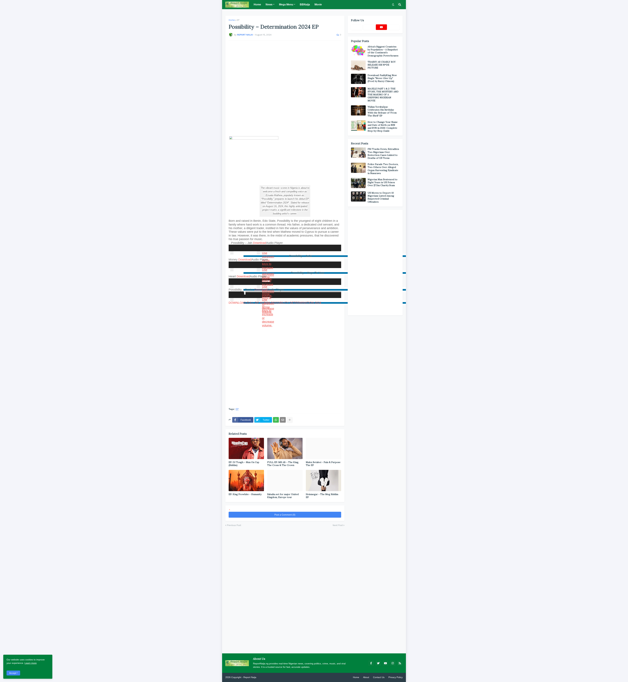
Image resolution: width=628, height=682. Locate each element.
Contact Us (378, 677)
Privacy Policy (395, 677)
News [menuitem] (269, 4)
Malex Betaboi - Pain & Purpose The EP (323, 464)
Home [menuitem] (257, 4)
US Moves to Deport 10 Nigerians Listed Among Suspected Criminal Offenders (381, 197)
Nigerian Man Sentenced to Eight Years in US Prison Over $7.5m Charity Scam (382, 182)
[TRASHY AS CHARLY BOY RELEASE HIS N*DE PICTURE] (358, 65)
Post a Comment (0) (284, 514)
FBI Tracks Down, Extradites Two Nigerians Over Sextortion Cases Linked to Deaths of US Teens (383, 153)
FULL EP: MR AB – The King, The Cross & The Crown (283, 464)
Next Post (338, 525)
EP (238, 20)
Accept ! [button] (13, 673)
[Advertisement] (285, 88)
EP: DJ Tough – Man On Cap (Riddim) (244, 464)
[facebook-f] (371, 663)
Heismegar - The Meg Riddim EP (322, 496)
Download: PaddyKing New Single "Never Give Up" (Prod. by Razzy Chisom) (382, 78)
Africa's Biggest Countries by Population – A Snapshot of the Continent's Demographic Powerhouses (383, 51)
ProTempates (264, 677)
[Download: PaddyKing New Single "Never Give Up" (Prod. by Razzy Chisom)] (358, 79)
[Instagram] (393, 27)
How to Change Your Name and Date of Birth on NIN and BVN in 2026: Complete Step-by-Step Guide (383, 126)
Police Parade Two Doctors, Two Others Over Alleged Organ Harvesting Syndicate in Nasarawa (383, 169)
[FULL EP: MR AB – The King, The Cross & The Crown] (285, 448)
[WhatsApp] (276, 420)
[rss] (400, 663)
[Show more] (290, 420)
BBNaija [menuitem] (305, 4)
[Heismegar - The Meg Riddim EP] (323, 480)
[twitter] (378, 663)
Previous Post (234, 525)
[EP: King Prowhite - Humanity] (246, 480)
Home (232, 20)
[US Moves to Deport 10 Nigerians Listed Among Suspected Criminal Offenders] (358, 196)
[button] (393, 5)
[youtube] (381, 27)
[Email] (283, 420)
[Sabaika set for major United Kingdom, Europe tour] (285, 480)
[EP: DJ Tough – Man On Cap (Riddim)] (246, 448)
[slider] (329, 254)
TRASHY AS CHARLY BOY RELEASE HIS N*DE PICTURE (382, 64)
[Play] (232, 252)
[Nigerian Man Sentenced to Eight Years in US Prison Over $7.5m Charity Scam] (358, 183)
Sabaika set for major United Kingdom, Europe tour (283, 496)
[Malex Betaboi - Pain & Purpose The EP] (323, 448)
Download (259, 243)
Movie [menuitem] (318, 4)
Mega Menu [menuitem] (286, 4)
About (366, 677)
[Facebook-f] (356, 27)
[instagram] (392, 663)
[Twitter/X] (369, 27)
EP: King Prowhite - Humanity (245, 494)
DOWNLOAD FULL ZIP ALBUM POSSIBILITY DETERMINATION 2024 (275, 302)
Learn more (31, 663)
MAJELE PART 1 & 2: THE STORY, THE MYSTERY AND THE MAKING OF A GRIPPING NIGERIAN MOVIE (383, 94)
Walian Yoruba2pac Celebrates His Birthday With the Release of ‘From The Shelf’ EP (382, 111)
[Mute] (258, 252)
